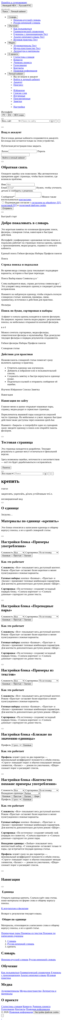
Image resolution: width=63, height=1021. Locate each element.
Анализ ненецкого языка (33, 975)
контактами (25, 199)
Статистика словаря (11, 1006)
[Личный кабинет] (5, 9)
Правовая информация (38, 1009)
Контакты (20, 1009)
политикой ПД (9, 205)
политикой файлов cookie (32, 205)
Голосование (8, 1009)
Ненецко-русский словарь (14, 959)
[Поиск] (2, 9)
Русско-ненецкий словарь (20, 944)
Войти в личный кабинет (13, 158)
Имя (3, 184)
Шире (36, 796)
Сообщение (8, 196)
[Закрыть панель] (2, 886)
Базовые (6, 556)
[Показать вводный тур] (2, 1015)
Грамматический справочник (35, 972)
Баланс (27, 556)
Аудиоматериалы (10, 991)
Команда (27, 1006)
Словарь (11, 941)
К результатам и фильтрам (14, 908)
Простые (17, 556)
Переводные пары (11, 933)
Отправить (7, 208)
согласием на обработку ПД (46, 202)
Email (4, 187)
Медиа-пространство (31, 991)
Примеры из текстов (32, 933)
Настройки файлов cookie (47, 1012)
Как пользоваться (10, 972)
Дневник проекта (41, 1006)
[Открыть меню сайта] (8, 9)
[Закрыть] (2, 127)
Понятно (6, 467)
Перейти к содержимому (14, 2)
